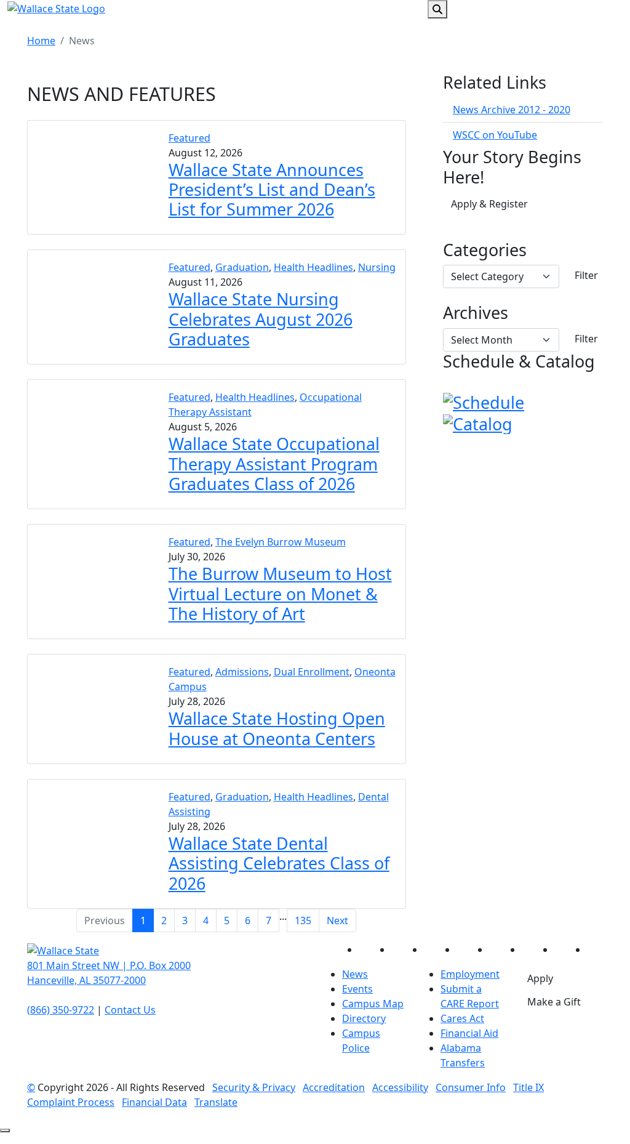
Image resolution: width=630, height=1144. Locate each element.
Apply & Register (489, 204)
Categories (485, 250)
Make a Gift (554, 1002)
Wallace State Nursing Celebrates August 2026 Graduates (261, 319)
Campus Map (373, 1003)
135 (303, 920)
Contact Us (130, 1010)
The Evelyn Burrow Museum (280, 542)
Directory (364, 1018)
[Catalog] (477, 422)
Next (337, 920)
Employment (470, 974)
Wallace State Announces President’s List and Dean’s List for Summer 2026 (272, 189)
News (355, 974)
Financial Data (154, 1102)
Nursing (377, 267)
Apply (540, 978)
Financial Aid (469, 1033)
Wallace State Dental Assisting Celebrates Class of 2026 (279, 863)
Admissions (242, 672)
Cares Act (462, 1018)
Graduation (242, 267)
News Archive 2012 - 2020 (511, 109)
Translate (215, 1102)
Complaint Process (70, 1102)
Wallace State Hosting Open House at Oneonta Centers (277, 728)
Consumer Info (471, 1087)
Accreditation (334, 1087)
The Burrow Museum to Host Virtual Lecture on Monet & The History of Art (280, 593)
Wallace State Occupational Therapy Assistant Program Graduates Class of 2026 (274, 463)
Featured (189, 138)
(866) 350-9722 (60, 1010)
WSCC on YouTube (495, 135)
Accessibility (400, 1087)
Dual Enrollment (311, 672)
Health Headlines (313, 267)
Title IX (528, 1087)
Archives (475, 313)
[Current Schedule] (483, 400)
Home (41, 40)
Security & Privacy (253, 1087)
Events (357, 989)
